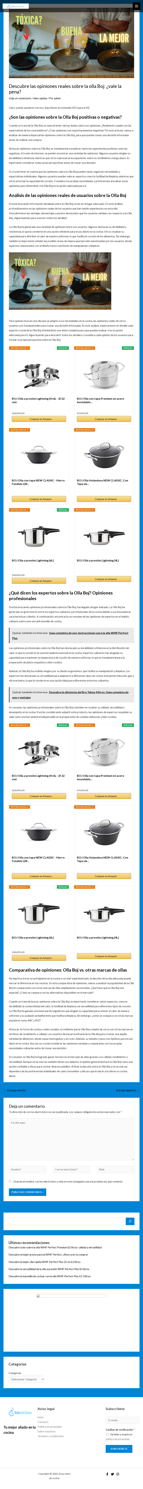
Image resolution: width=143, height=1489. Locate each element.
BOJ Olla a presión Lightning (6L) (33, 560)
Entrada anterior (15, 1090)
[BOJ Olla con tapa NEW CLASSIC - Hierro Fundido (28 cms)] (39, 455)
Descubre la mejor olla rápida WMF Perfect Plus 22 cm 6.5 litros (45, 1261)
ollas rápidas (40, 98)
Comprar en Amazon (41, 418)
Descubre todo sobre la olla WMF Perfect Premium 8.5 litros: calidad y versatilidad (55, 1247)
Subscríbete (119, 1448)
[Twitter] (112, 1474)
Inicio (40, 1417)
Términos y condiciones (50, 1436)
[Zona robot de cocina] (16, 6)
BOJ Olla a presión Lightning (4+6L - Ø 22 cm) (38, 400)
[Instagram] (117, 1474)
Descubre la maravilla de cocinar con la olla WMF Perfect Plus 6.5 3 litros (50, 1276)
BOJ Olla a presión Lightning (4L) (98, 560)
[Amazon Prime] (126, 407)
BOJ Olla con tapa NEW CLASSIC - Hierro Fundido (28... (38, 482)
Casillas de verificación (120, 1429)
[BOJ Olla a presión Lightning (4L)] (104, 535)
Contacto (42, 1422)
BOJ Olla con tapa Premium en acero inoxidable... (100, 400)
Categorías (15, 1373)
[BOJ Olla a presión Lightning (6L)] (39, 535)
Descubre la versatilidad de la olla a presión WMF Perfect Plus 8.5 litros (49, 1269)
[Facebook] (107, 1474)
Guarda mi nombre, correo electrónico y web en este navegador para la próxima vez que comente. (68, 1181)
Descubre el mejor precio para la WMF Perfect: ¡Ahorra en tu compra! (48, 1254)
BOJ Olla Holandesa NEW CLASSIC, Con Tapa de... (102, 482)
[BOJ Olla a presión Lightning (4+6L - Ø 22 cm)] (39, 373)
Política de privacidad (49, 1426)
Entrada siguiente (127, 1090)
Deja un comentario (20, 98)
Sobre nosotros (46, 1431)
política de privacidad (117, 1439)
